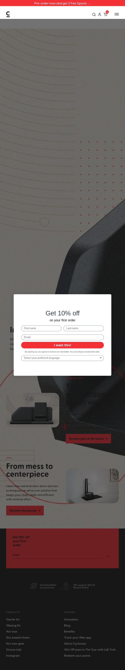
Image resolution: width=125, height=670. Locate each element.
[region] (62, 3)
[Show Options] (100, 358)
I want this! (62, 345)
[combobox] (61, 358)
